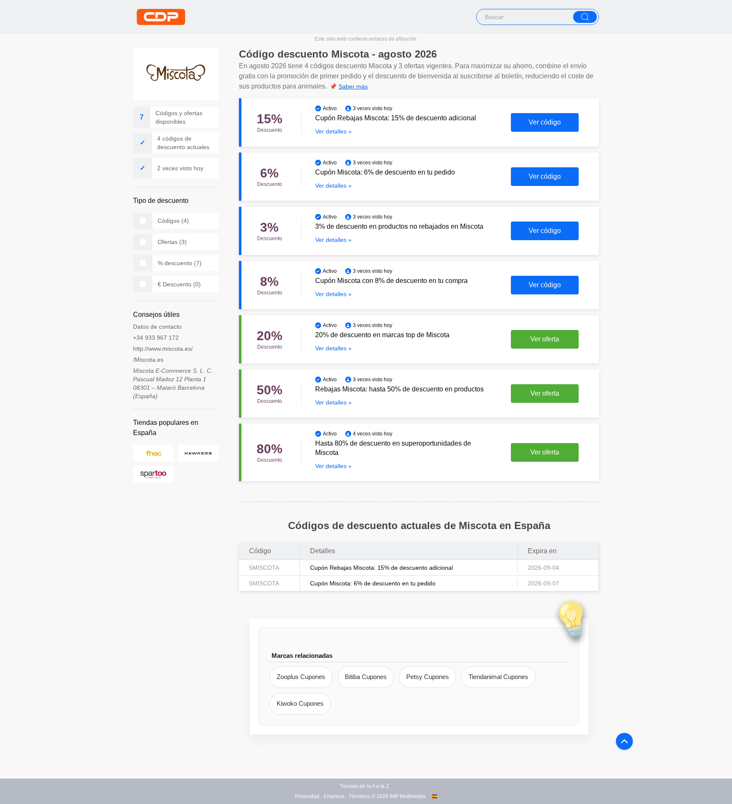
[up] (624, 741)
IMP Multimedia (407, 796)
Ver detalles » (333, 131)
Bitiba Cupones (366, 676)
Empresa (334, 796)
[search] (585, 17)
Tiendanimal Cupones (498, 676)
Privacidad (307, 796)
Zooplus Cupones (301, 676)
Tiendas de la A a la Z (364, 786)
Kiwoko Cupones (300, 703)
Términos (359, 796)
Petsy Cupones (427, 676)
